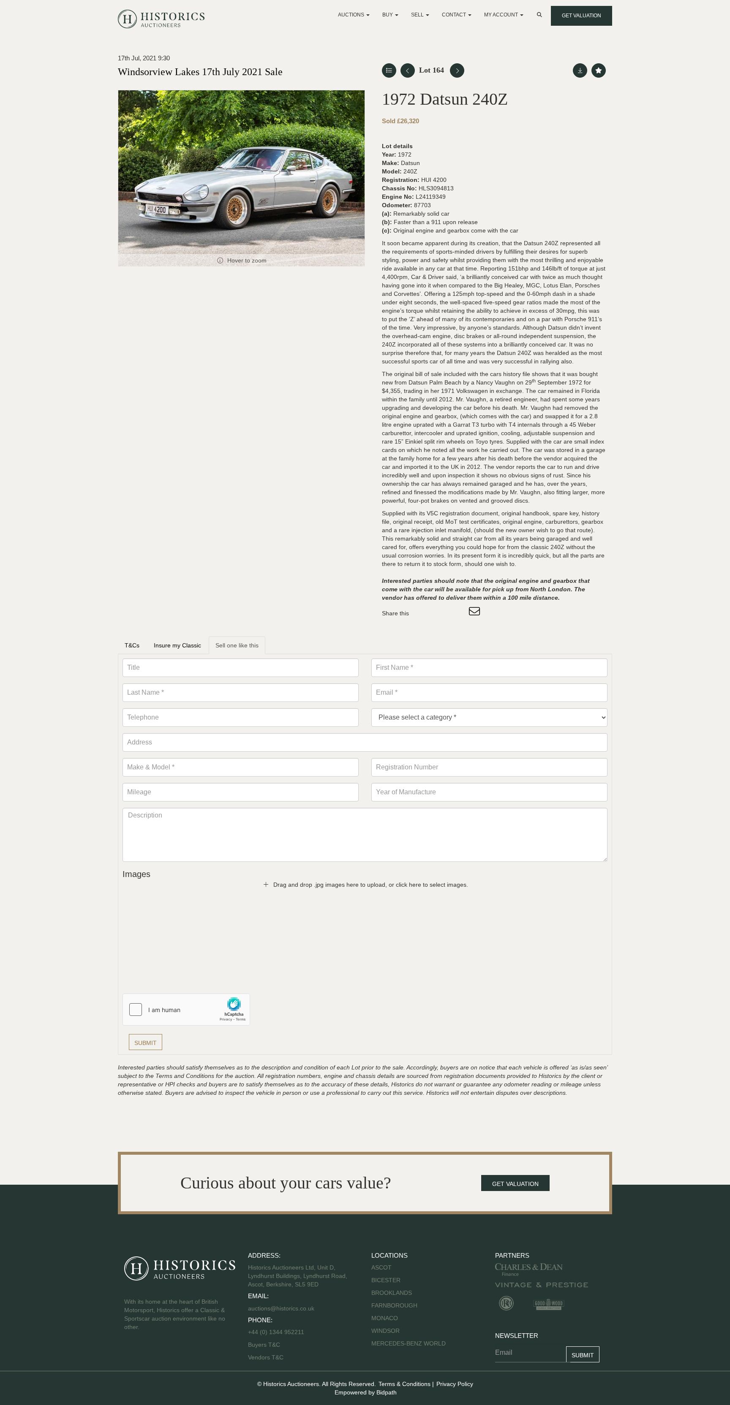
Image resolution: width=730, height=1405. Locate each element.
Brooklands (391, 1292)
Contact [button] (454, 15)
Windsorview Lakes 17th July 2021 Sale (200, 71)
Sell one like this (237, 645)
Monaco (384, 1318)
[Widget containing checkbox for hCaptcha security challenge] (186, 1010)
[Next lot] (457, 70)
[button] (540, 15)
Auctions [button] (351, 15)
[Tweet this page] (441, 613)
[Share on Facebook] (423, 613)
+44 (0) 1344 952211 (276, 1332)
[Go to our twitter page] (150, 1354)
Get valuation (581, 16)
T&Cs (132, 645)
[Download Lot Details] (580, 70)
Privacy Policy (454, 1384)
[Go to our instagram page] (458, 613)
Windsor (385, 1330)
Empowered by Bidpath (366, 1392)
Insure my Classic (177, 645)
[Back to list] (389, 70)
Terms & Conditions (404, 1384)
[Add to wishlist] (598, 70)
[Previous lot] (407, 70)
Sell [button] (418, 15)
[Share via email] (476, 613)
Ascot (381, 1267)
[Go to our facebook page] (132, 1354)
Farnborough (394, 1305)
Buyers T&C (264, 1344)
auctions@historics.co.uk (281, 1308)
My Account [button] (501, 15)
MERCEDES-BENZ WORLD (408, 1343)
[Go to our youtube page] (167, 1354)
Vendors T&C (266, 1357)
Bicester (385, 1280)
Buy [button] (388, 15)
